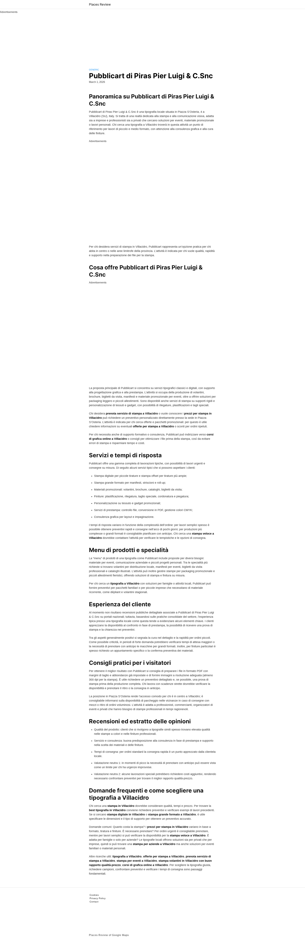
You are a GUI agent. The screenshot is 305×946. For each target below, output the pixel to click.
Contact (94, 901)
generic (94, 69)
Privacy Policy (98, 898)
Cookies (94, 895)
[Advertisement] (152, 38)
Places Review (100, 4)
